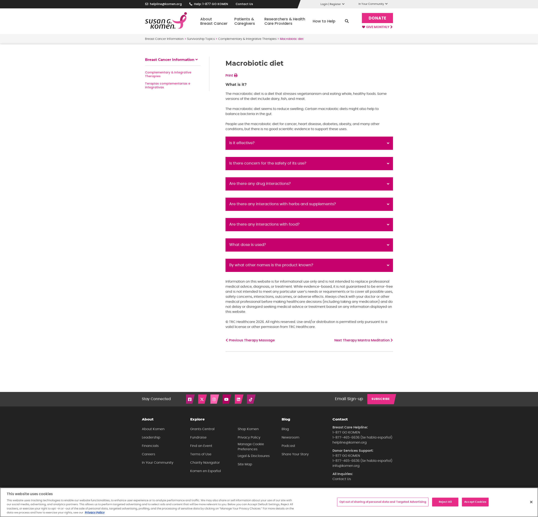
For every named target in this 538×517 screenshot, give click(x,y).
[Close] (531, 502)
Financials (150, 446)
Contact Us (244, 4)
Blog (285, 429)
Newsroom (290, 437)
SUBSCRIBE (381, 399)
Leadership (151, 437)
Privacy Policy (249, 437)
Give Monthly (378, 27)
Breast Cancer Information (164, 39)
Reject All (445, 502)
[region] (269, 502)
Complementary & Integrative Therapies (247, 39)
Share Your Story (295, 454)
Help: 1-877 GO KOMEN (211, 4)
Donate (377, 18)
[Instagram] (215, 399)
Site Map (245, 464)
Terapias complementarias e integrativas (167, 85)
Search (346, 21)
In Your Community (157, 462)
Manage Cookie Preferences (251, 447)
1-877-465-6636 (346, 437)
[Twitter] (202, 399)
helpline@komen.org (166, 4)
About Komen (153, 429)
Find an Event (201, 446)
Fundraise (198, 437)
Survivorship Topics (201, 39)
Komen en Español (205, 471)
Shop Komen (248, 429)
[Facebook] (190, 399)
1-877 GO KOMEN (346, 432)
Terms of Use (200, 454)
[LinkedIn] (239, 399)
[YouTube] (227, 399)
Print (229, 75)
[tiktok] (251, 399)
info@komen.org (346, 465)
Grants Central (202, 429)
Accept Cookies (475, 502)
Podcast (288, 446)
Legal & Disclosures (254, 456)
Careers (148, 454)
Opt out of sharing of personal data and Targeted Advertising (382, 502)
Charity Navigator (205, 462)
